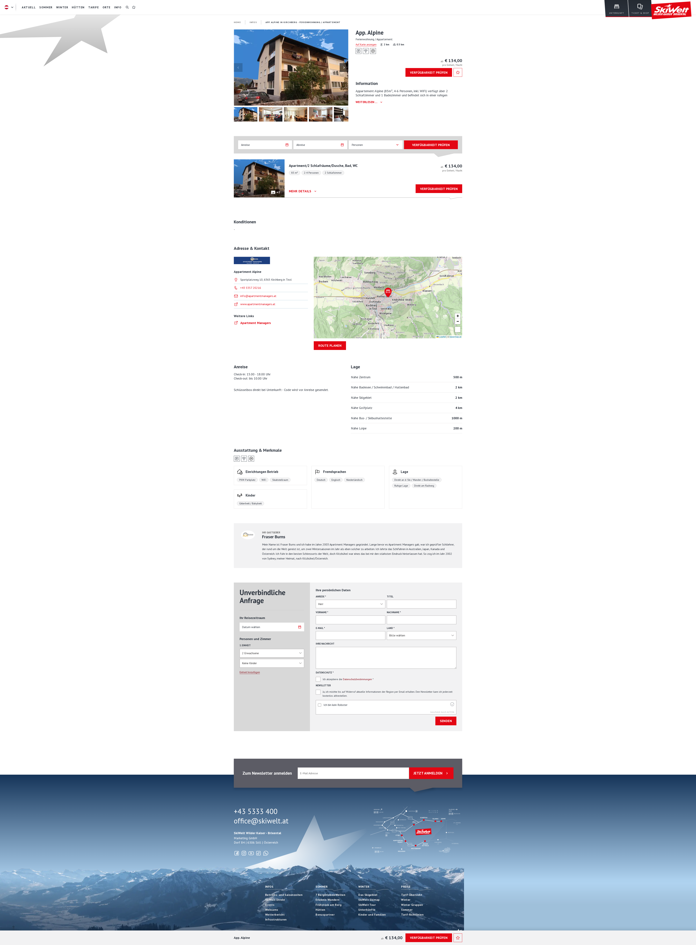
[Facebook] (237, 853)
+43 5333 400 (255, 811)
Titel (390, 596)
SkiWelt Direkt (275, 899)
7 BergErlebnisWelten (330, 895)
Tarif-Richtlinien (412, 914)
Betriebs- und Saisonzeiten (284, 895)
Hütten (320, 909)
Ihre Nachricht (325, 643)
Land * (391, 628)
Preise (405, 886)
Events (269, 905)
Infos (269, 886)
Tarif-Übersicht (411, 895)
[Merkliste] (134, 7)
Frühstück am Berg (328, 905)
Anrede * (321, 596)
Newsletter (323, 685)
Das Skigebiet (367, 895)
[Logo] (671, 10)
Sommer (322, 886)
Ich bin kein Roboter (335, 705)
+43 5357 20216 (250, 288)
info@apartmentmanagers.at (258, 296)
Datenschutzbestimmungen (357, 679)
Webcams (271, 909)
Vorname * (322, 612)
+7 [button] (278, 192)
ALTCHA (450, 712)
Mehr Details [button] (300, 191)
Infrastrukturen (276, 919)
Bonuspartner (325, 914)
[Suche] (127, 7)
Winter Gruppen (412, 905)
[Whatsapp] (266, 853)
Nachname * (394, 612)
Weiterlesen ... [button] (366, 102)
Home (237, 22)
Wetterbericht (275, 914)
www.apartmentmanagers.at (257, 304)
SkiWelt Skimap (369, 899)
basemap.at (455, 336)
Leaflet (442, 336)
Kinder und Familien (372, 914)
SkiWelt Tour (367, 905)
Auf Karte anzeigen (366, 44)
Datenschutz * (325, 672)
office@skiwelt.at (261, 820)
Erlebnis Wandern (327, 899)
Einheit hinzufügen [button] (250, 672)
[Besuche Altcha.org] (452, 705)
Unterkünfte (366, 909)
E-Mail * (320, 628)
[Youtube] (251, 853)
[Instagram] (244, 853)
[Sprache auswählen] (9, 7)
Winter (363, 886)
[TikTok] (258, 853)
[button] (291, 67)
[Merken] (457, 72)
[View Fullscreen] (457, 329)
